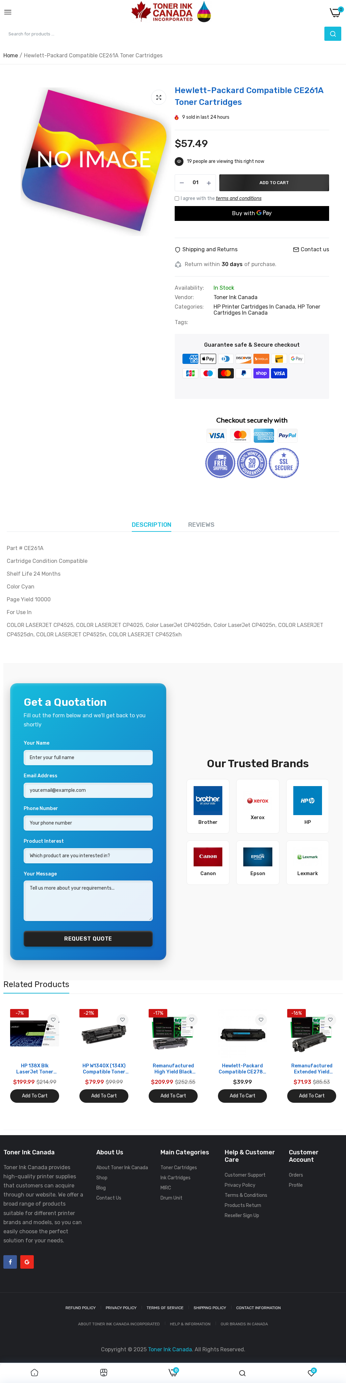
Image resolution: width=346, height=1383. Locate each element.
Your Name (36, 743)
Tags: (181, 322)
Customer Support (245, 1175)
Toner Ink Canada (235, 297)
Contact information (258, 1307)
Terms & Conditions (246, 1195)
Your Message (40, 874)
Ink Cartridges (175, 1178)
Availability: (189, 288)
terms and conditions (239, 198)
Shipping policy (210, 1307)
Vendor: (184, 297)
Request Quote (88, 938)
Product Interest (44, 841)
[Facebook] (10, 1262)
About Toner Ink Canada (122, 1168)
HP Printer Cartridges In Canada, (256, 307)
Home (10, 55)
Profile (296, 1185)
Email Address (40, 776)
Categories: (189, 307)
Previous (20, 1055)
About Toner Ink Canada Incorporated (119, 1324)
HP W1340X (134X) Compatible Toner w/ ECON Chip (104, 1069)
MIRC (165, 1188)
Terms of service (165, 1307)
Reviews (201, 524)
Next (325, 1055)
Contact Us (108, 1198)
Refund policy (81, 1307)
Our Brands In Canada (244, 1324)
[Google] (27, 1262)
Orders (296, 1175)
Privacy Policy (240, 1185)
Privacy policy (121, 1307)
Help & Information (190, 1324)
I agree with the (221, 198)
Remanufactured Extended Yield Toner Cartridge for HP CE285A (312, 1069)
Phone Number (41, 808)
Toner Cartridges (178, 1168)
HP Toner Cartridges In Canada (267, 310)
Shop (101, 1178)
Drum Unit (171, 1198)
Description (151, 524)
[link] (53, 1020)
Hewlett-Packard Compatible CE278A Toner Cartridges (242, 1069)
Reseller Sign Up (242, 1215)
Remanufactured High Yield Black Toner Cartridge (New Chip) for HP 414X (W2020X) (173, 1069)
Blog (101, 1188)
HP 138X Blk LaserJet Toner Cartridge (34, 1069)
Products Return (243, 1205)
